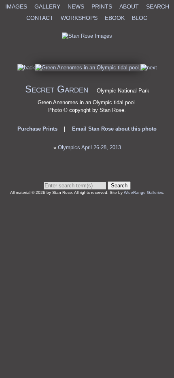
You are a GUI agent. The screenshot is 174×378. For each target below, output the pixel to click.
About (129, 6)
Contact (39, 18)
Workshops (79, 18)
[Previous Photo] (26, 67)
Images (16, 6)
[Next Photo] (87, 67)
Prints (101, 6)
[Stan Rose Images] (87, 36)
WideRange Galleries (143, 192)
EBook (115, 18)
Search (157, 6)
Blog (140, 18)
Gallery (47, 6)
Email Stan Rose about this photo (114, 129)
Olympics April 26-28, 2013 (89, 147)
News (76, 6)
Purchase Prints (37, 129)
